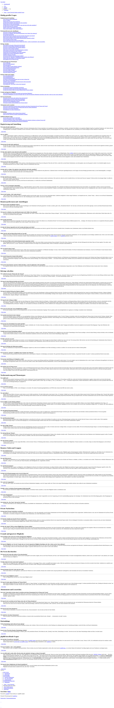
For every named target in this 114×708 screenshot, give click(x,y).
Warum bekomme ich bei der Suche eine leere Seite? (14, 100)
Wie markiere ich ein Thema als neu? (11, 59)
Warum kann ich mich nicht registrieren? (11, 21)
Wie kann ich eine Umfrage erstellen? (11, 48)
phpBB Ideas (63, 648)
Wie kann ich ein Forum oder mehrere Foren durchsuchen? (15, 98)
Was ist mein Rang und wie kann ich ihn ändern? (13, 40)
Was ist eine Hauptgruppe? (8, 82)
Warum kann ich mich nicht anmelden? (11, 24)
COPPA (71, 153)
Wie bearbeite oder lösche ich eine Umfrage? (12, 51)
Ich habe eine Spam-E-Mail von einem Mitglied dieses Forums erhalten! (18, 89)
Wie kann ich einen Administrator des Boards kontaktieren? (15, 121)
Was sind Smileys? (7, 65)
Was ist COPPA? (6, 20)
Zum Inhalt (3, 2)
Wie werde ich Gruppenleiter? (9, 80)
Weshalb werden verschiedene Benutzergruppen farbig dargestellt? (17, 81)
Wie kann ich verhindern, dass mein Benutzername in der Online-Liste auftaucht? (20, 33)
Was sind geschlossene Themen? (10, 71)
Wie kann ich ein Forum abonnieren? (11, 108)
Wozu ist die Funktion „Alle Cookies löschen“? (13, 28)
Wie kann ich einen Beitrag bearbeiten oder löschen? (14, 46)
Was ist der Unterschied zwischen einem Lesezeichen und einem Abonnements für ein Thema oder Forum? (25, 106)
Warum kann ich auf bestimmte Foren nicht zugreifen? (14, 52)
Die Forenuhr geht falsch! (8, 34)
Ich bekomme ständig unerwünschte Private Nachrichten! (15, 88)
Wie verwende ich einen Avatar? (10, 39)
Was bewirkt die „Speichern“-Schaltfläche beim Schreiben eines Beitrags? (18, 57)
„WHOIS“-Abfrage (97, 654)
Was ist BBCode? (7, 62)
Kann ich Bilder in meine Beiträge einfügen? (12, 66)
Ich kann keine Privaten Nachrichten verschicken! (13, 87)
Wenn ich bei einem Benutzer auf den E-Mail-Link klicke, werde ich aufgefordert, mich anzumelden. (24, 41)
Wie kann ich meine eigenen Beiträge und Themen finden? (15, 102)
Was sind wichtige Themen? (9, 70)
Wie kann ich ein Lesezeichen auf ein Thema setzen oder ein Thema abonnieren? (20, 107)
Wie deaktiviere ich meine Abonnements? (11, 109)
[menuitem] (4, 6)
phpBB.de (63, 235)
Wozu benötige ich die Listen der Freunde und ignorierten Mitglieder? (17, 93)
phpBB (7, 693)
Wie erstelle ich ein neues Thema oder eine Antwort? (14, 45)
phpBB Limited (53, 235)
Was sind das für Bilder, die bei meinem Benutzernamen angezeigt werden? (19, 38)
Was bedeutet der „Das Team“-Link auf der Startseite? (14, 84)
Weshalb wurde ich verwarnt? (9, 54)
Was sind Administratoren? (8, 75)
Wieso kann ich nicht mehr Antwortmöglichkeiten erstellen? (15, 49)
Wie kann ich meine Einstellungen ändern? (12, 32)
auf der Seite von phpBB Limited (21, 641)
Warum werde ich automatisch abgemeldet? (12, 27)
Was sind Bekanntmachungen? (9, 68)
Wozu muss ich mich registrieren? (10, 19)
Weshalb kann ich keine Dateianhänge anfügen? (13, 53)
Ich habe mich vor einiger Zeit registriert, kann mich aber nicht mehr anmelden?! (20, 25)
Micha (9, 691)
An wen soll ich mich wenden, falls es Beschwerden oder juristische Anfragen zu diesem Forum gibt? (24, 120)
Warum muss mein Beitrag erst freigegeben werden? (14, 58)
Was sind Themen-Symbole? (9, 72)
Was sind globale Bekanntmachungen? (11, 67)
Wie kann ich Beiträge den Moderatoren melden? (13, 55)
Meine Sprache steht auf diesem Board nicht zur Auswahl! (15, 37)
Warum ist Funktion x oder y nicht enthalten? (12, 119)
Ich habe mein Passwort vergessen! (10, 26)
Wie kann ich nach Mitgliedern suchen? (11, 101)
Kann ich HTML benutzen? (9, 64)
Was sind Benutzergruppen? (9, 78)
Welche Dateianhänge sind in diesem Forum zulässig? (14, 113)
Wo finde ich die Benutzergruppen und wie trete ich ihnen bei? (16, 79)
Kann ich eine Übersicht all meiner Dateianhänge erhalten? (15, 114)
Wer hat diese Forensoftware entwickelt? (11, 117)
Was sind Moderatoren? (8, 77)
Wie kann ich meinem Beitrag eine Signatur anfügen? (14, 47)
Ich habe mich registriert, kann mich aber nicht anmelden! (15, 22)
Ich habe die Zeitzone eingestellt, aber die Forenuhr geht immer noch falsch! (19, 35)
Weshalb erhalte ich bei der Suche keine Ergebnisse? (14, 99)
